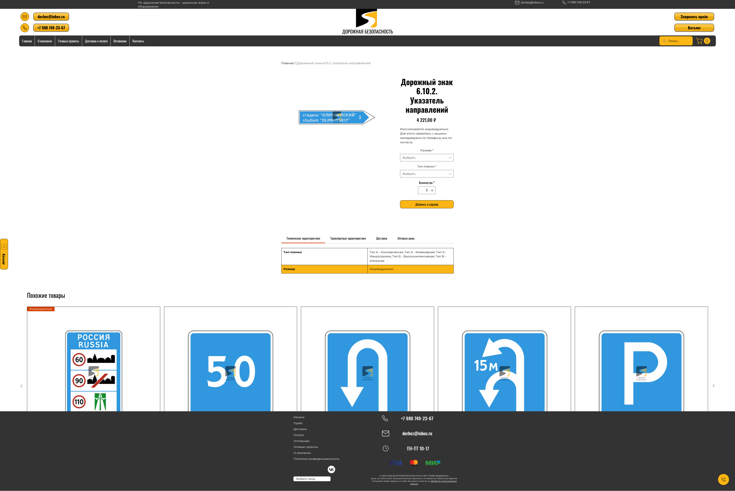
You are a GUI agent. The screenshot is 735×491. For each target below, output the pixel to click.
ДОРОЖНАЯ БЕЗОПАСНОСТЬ (367, 31)
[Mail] (24, 16)
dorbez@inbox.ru (532, 2)
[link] (704, 41)
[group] (367, 385)
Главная (287, 63)
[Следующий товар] (713, 385)
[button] (694, 27)
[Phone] (24, 27)
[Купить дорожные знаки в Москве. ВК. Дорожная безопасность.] (331, 469)
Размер (427, 150)
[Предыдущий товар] (21, 385)
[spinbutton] (427, 190)
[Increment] (432, 190)
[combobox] (427, 157)
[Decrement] (421, 190)
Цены (373, 478)
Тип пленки (426, 166)
